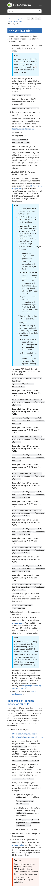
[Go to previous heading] (36, 19)
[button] (39, 11)
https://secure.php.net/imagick (24, 734)
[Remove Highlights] (32, 19)
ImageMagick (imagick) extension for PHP (26, 686)
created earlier (18, 845)
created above (18, 623)
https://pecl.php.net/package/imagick (27, 737)
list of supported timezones (23, 129)
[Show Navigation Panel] (40, 5)
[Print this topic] (28, 19)
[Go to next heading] (39, 19)
